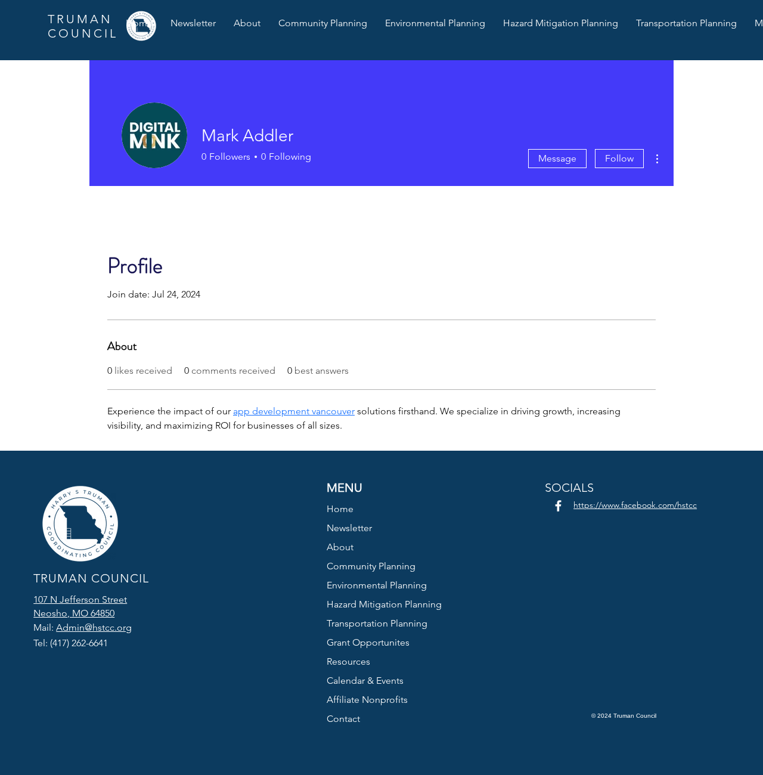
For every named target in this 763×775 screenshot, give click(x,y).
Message (557, 158)
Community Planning (371, 566)
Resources (348, 661)
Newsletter (349, 528)
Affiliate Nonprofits (367, 699)
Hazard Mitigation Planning (382, 604)
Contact (343, 718)
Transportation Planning (377, 623)
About (340, 547)
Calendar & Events (365, 680)
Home (340, 508)
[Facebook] (558, 505)
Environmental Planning (377, 585)
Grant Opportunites (368, 642)
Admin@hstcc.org (94, 627)
